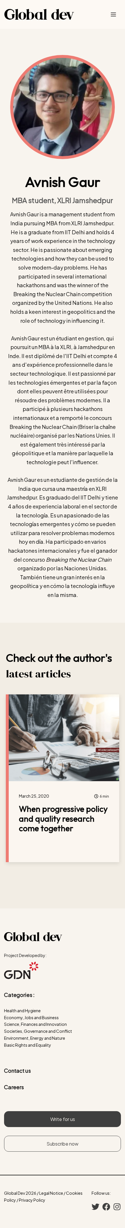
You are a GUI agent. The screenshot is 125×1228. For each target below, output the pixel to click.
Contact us (17, 1070)
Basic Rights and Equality (27, 1045)
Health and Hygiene (22, 1010)
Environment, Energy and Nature (34, 1038)
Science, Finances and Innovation (35, 1024)
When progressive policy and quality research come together (63, 818)
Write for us (62, 1119)
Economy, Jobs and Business (31, 1017)
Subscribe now (62, 1144)
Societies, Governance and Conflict (38, 1031)
